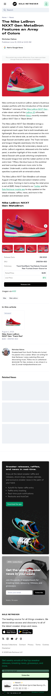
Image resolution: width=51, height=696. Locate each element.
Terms (38, 645)
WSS (14, 291)
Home (4, 17)
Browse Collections (9, 645)
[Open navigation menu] (5, 4)
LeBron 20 (30, 112)
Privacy (31, 645)
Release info (25, 284)
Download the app (14, 504)
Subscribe (39, 592)
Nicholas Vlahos (9, 39)
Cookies (45, 645)
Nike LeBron (13, 298)
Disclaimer (6, 648)
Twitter (37, 186)
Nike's (28, 115)
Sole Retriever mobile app (13, 189)
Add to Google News (15, 47)
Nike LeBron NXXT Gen (37, 109)
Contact (22, 645)
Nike (4, 298)
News (11, 17)
